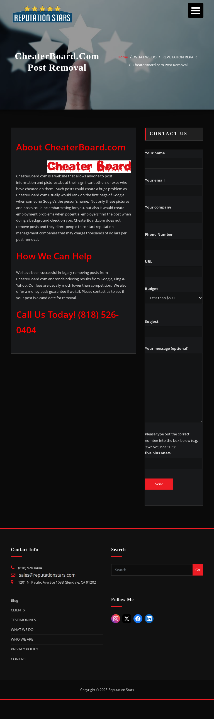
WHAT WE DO (145, 56)
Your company (158, 207)
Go (197, 569)
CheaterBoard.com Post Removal (160, 64)
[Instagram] (115, 618)
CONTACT (19, 658)
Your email (155, 180)
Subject (152, 321)
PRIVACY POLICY (24, 648)
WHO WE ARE (22, 639)
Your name (155, 152)
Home (123, 56)
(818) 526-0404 (30, 567)
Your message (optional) (166, 348)
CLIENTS (18, 610)
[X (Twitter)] (126, 618)
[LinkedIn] (149, 618)
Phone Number (159, 234)
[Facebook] (137, 618)
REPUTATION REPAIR (179, 56)
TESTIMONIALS (23, 619)
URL (148, 261)
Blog (14, 600)
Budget (151, 288)
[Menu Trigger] (195, 10)
